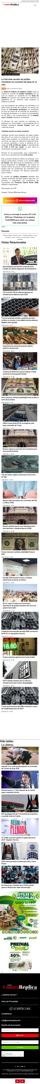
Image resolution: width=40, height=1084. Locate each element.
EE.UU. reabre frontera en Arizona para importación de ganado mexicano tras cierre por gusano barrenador (19, 605)
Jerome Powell (25, 237)
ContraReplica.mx (27, 1071)
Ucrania (18, 237)
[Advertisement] (20, 27)
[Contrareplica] (11, 5)
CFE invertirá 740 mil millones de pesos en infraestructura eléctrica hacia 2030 (18, 293)
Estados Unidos (17, 235)
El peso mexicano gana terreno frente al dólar (19, 657)
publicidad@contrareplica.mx (28, 1074)
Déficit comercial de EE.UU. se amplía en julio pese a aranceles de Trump (18, 424)
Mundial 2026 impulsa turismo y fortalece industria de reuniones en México (17, 579)
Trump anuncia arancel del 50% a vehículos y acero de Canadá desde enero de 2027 (19, 707)
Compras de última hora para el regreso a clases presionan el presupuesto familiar (19, 373)
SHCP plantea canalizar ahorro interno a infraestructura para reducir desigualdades (17, 682)
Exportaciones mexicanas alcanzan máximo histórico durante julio (18, 347)
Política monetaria (28, 235)
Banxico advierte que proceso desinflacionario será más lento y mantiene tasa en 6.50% (19, 527)
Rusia (13, 237)
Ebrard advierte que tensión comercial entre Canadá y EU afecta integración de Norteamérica (19, 268)
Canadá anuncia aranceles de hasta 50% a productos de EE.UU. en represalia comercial (19, 632)
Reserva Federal (7, 235)
